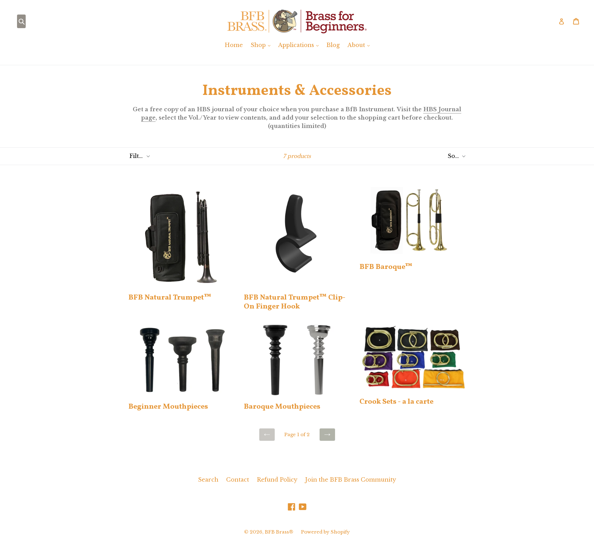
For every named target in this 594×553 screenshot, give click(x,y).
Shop (262, 45)
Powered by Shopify (325, 532)
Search (208, 479)
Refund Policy (277, 479)
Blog (333, 45)
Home (234, 45)
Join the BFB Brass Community (350, 479)
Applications (300, 45)
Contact (237, 479)
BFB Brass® (279, 532)
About (360, 45)
